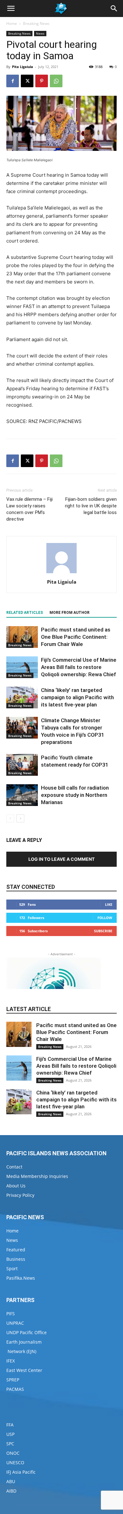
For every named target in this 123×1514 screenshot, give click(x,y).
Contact (14, 1167)
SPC (10, 1444)
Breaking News (36, 23)
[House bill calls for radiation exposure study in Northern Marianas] (22, 795)
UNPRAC (15, 1323)
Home (11, 23)
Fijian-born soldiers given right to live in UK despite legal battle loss (91, 505)
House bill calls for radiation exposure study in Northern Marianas (75, 795)
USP (10, 1434)
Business (15, 1259)
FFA (10, 1425)
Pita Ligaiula (22, 66)
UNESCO (15, 1462)
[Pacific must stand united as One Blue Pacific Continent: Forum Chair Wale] (22, 637)
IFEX (10, 1361)
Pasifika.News (20, 1278)
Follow (104, 917)
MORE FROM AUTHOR (70, 612)
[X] (27, 81)
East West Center (24, 1370)
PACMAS (15, 1389)
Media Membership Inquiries (37, 1176)
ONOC (13, 1453)
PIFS (10, 1314)
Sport (12, 1268)
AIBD (11, 1491)
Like (108, 904)
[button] (11, 8)
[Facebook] (12, 81)
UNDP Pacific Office (26, 1332)
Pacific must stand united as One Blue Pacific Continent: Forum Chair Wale (75, 636)
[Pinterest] (41, 81)
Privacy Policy (20, 1195)
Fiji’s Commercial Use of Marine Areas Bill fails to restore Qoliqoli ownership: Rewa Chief (78, 667)
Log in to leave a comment (61, 859)
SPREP (12, 1380)
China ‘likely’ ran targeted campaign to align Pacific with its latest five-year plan (77, 697)
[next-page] (20, 818)
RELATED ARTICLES (24, 612)
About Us (16, 1186)
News (40, 33)
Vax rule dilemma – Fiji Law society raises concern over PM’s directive (29, 509)
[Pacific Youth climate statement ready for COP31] (22, 765)
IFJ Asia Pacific (21, 1472)
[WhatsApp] (56, 81)
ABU (10, 1481)
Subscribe (103, 930)
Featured (15, 1250)
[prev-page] (10, 818)
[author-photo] (61, 573)
